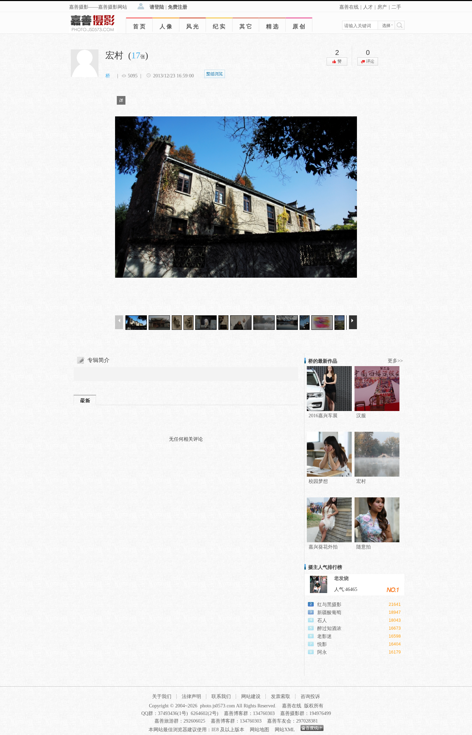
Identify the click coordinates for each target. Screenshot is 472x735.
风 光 (192, 26)
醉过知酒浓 (329, 628)
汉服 (361, 415)
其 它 (245, 26)
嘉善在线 (349, 7)
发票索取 (280, 696)
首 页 (139, 26)
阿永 (322, 652)
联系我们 (221, 696)
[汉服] (377, 409)
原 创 (299, 26)
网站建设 (251, 696)
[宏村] (377, 475)
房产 (382, 7)
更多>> (395, 360)
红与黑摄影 (329, 604)
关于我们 (161, 696)
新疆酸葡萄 (329, 612)
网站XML (285, 729)
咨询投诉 (310, 696)
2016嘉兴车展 (323, 415)
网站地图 (259, 729)
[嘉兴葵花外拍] (329, 540)
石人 (322, 620)
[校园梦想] (329, 475)
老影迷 (324, 636)
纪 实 (219, 26)
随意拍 (363, 547)
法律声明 (191, 696)
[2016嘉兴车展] (329, 409)
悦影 (322, 644)
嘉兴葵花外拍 (323, 547)
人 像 (166, 26)
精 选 (272, 26)
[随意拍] (377, 540)
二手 (396, 7)
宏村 (361, 481)
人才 (368, 7)
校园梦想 (318, 481)
